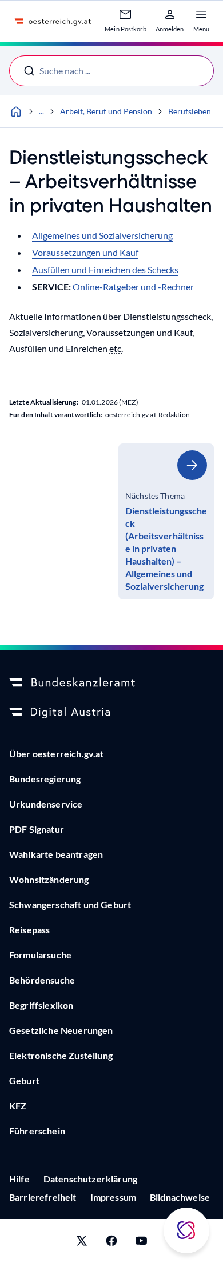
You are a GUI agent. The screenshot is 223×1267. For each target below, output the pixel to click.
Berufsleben (189, 111)
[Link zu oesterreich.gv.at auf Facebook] (111, 1243)
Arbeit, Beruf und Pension (106, 111)
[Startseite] (16, 111)
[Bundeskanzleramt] (111, 683)
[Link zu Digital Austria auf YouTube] (141, 1243)
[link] (166, 521)
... (41, 111)
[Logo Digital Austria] (111, 712)
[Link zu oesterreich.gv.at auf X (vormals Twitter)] (82, 1243)
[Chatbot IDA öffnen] (186, 1230)
